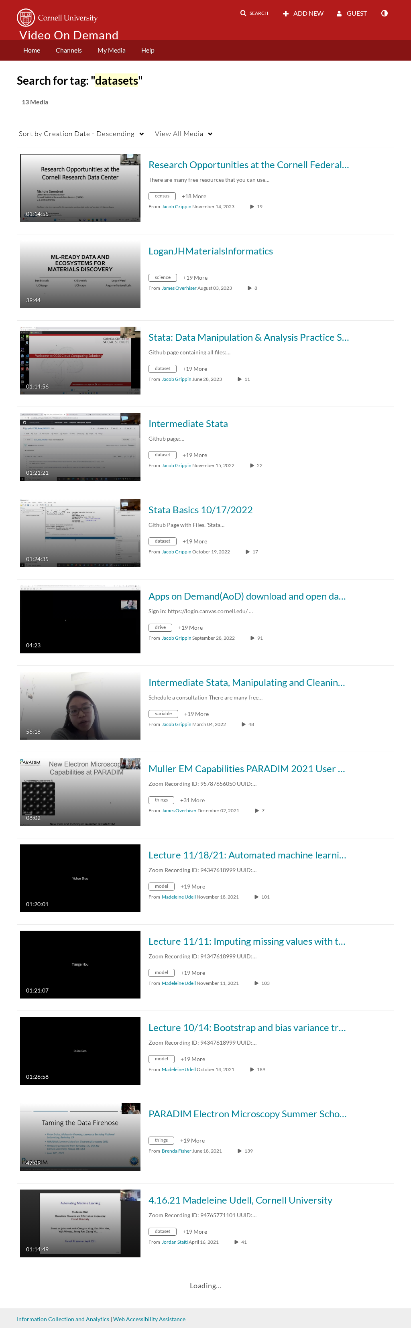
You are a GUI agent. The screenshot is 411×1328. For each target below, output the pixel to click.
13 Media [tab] (35, 102)
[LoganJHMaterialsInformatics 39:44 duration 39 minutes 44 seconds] (80, 273)
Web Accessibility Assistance (149, 1319)
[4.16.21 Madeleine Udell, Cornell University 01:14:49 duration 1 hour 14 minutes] (80, 1222)
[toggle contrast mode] (384, 13)
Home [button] (31, 50)
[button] (254, 13)
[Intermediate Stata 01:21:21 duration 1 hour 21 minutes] (80, 446)
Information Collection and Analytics (63, 1319)
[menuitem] (32, 50)
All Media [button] (179, 133)
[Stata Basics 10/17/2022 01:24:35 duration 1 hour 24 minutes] (80, 532)
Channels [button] (69, 50)
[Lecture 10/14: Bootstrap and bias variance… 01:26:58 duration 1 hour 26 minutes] (80, 1050)
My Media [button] (112, 50)
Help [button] (148, 50)
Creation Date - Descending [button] (77, 133)
